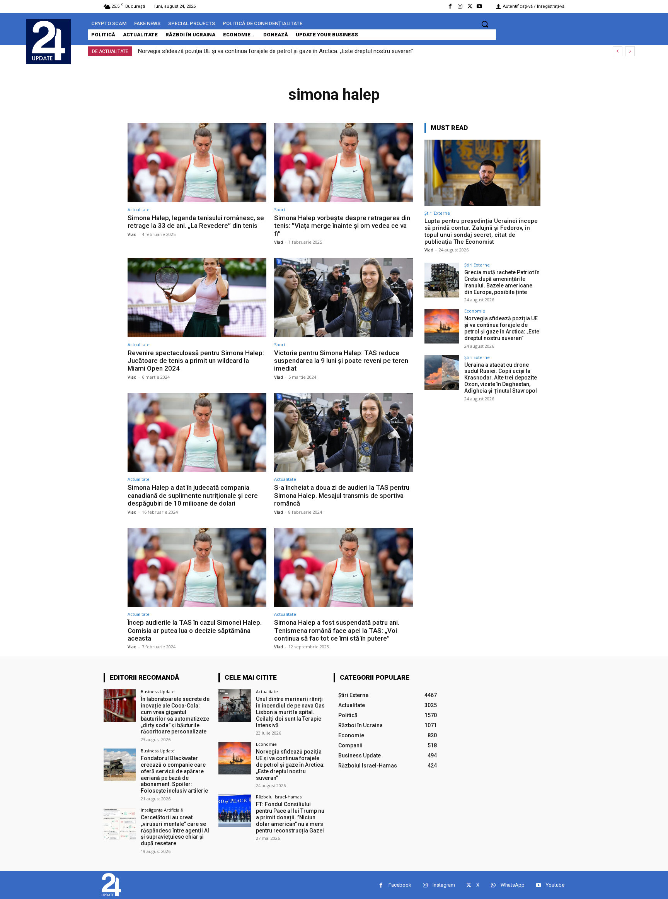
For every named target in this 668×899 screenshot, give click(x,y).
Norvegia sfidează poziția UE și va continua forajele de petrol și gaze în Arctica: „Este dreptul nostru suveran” (275, 51)
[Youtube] (479, 6)
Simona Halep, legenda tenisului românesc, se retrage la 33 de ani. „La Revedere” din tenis (196, 221)
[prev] (617, 51)
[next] (630, 51)
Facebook (400, 885)
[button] (485, 24)
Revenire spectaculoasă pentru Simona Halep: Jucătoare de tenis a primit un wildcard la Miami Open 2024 (196, 361)
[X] (470, 6)
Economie (474, 311)
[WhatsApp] (493, 885)
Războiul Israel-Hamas (279, 797)
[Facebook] (450, 6)
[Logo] (48, 40)
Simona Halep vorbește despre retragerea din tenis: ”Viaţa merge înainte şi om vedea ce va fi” (342, 226)
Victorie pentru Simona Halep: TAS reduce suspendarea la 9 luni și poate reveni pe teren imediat (341, 361)
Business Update (158, 691)
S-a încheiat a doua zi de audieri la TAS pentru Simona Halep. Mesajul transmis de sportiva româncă (341, 495)
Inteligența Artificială (162, 810)
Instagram (444, 885)
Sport (279, 209)
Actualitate (139, 209)
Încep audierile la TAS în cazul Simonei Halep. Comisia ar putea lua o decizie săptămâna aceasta (195, 630)
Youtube (555, 885)
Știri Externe (437, 213)
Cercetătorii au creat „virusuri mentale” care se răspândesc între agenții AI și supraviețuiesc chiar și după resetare (175, 830)
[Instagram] (460, 6)
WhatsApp (513, 885)
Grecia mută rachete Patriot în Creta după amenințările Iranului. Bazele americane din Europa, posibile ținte (502, 282)
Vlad (132, 234)
